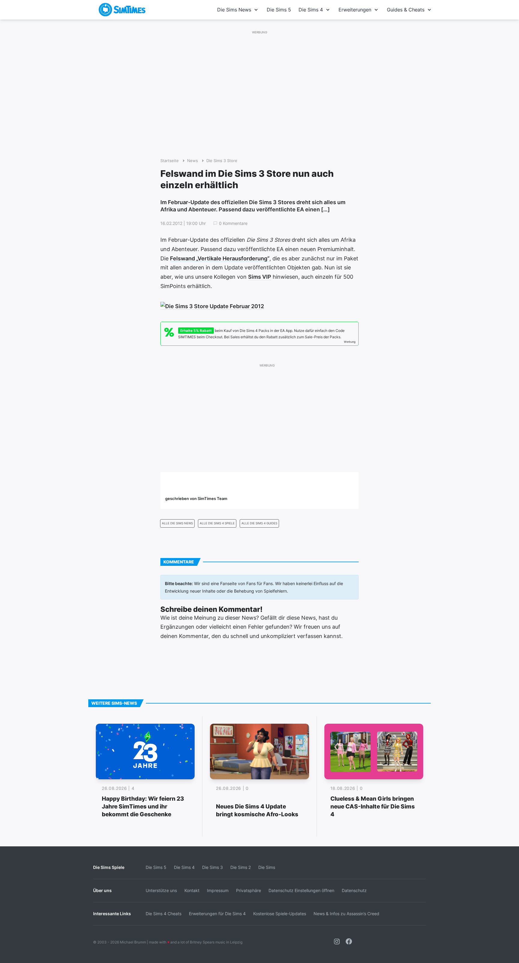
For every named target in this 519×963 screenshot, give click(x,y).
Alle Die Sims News (177, 523)
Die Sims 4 (311, 10)
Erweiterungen (354, 10)
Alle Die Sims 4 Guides (259, 523)
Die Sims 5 (279, 10)
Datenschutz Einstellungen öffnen (301, 890)
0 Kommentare (233, 223)
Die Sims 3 (212, 867)
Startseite (169, 160)
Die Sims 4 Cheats (163, 913)
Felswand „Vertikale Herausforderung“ (219, 258)
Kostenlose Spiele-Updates (279, 913)
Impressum (218, 890)
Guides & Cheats (405, 10)
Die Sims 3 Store (221, 160)
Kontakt (191, 890)
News (192, 160)
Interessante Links (112, 913)
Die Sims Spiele (108, 867)
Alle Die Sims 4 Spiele (217, 523)
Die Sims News (234, 10)
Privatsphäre (248, 890)
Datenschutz (354, 890)
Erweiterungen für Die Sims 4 (217, 913)
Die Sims (266, 867)
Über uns (102, 890)
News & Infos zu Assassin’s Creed (346, 913)
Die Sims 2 (240, 867)
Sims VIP (259, 277)
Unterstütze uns (161, 890)
